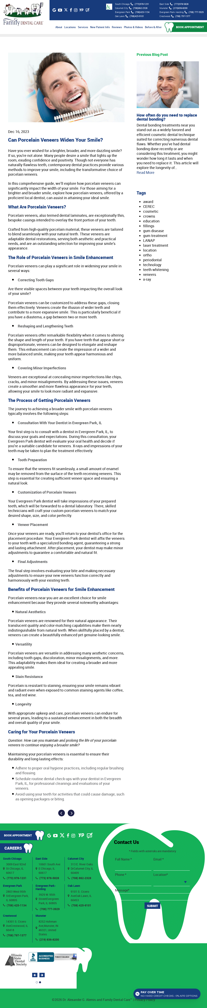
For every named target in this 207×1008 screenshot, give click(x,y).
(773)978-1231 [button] (142, 3)
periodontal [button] (152, 259)
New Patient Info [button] (100, 27)
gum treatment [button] (155, 235)
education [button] (151, 221)
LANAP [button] (149, 240)
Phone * (120, 875)
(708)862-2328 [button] (140, 8)
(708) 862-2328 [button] (81, 878)
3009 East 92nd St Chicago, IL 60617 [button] (16, 868)
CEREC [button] (148, 206)
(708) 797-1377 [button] (182, 16)
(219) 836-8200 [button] (49, 939)
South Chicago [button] (12, 858)
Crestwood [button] (10, 916)
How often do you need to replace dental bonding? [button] (167, 117)
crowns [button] (149, 216)
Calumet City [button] (76, 858)
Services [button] (83, 27)
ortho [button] (147, 255)
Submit (152, 906)
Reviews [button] (117, 27)
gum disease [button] (153, 230)
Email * (158, 859)
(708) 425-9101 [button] (81, 905)
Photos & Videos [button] (133, 27)
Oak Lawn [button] (74, 886)
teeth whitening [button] (156, 269)
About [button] (58, 27)
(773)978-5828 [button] (181, 3)
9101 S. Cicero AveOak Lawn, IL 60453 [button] (81, 896)
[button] (23, 14)
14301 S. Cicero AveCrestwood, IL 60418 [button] (17, 926)
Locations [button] (70, 27)
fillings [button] (148, 225)
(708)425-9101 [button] (137, 16)
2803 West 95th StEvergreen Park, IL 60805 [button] (17, 896)
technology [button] (152, 264)
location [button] (149, 250)
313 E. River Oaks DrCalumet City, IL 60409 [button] (82, 868)
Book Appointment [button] (190, 27)
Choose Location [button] (166, 882)
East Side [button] (41, 858)
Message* (122, 890)
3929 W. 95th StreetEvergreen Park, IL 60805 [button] (49, 899)
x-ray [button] (147, 279)
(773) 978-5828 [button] (49, 878)
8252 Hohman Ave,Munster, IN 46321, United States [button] (48, 928)
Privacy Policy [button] (145, 999)
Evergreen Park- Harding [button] (46, 887)
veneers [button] (149, 274)
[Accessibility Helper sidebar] (109, 7)
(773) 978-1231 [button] (16, 878)
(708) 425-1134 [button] (16, 905)
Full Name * (123, 859)
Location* (160, 875)
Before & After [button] (153, 27)
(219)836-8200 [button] (180, 8)
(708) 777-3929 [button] (196, 12)
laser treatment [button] (155, 245)
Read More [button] (145, 172)
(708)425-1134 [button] (142, 12)
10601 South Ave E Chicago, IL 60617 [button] (49, 868)
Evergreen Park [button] (12, 886)
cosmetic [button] (150, 211)
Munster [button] (41, 916)
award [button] (148, 201)
